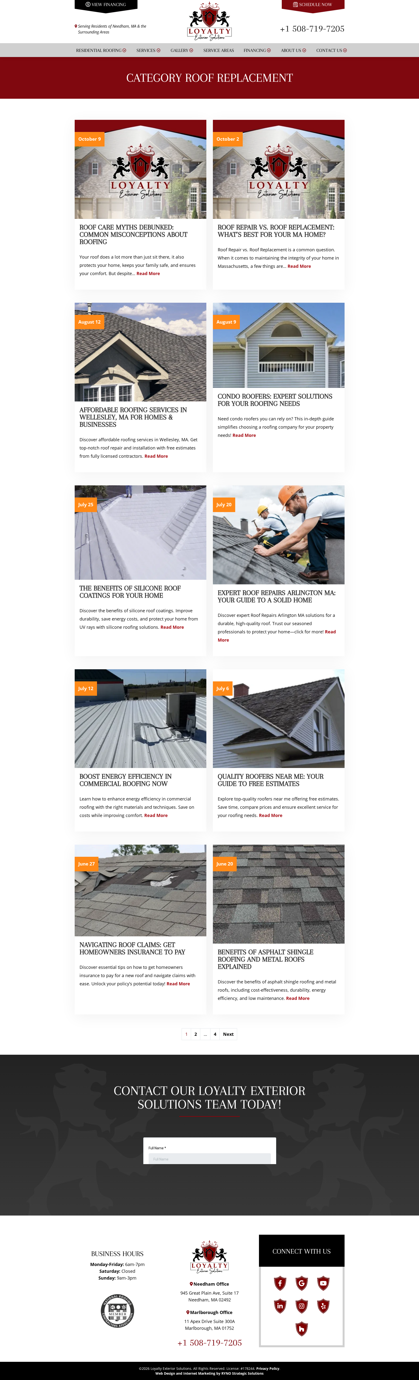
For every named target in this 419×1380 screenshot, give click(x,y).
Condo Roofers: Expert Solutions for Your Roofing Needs (275, 400)
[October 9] (140, 169)
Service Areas (218, 50)
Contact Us (329, 50)
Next (228, 1034)
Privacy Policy (267, 1368)
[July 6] (279, 718)
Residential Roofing (98, 50)
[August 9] (279, 345)
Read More (148, 273)
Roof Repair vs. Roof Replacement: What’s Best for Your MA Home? (276, 230)
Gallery (179, 50)
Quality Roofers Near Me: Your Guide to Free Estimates (270, 780)
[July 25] (140, 532)
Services (146, 50)
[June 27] (140, 890)
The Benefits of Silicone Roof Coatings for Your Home (130, 591)
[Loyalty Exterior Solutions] (209, 21)
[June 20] (279, 894)
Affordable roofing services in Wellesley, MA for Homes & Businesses (133, 417)
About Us (291, 50)
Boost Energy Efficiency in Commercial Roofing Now (126, 780)
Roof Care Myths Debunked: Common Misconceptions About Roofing (133, 234)
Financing (255, 50)
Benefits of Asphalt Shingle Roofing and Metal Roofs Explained (266, 959)
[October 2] (279, 169)
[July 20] (279, 534)
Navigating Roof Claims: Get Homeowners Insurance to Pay (132, 948)
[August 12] (140, 351)
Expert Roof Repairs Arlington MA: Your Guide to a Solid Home (277, 596)
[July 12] (140, 718)
